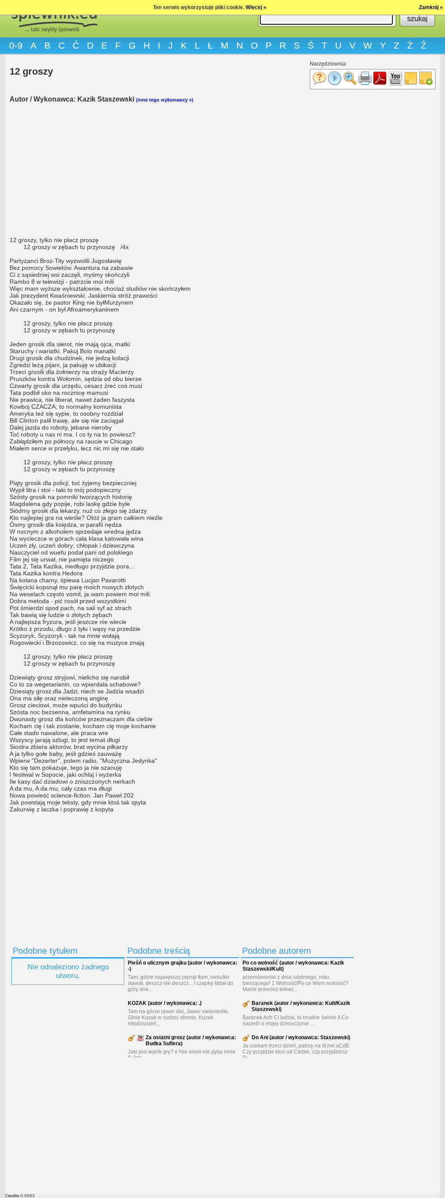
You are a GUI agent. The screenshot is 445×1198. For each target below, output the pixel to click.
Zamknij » (431, 7)
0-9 (16, 45)
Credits (12, 1195)
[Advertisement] (183, 169)
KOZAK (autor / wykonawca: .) (165, 1003)
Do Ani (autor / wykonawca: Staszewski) (301, 1037)
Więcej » (256, 7)
